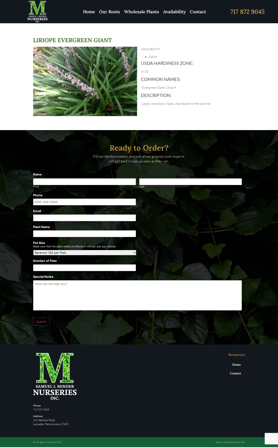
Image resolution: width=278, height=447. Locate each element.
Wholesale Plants (141, 11)
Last (142, 186)
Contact (198, 11)
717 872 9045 (247, 12)
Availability (174, 11)
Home (89, 11)
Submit (41, 322)
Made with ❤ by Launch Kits (230, 442)
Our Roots (109, 11)
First (36, 186)
